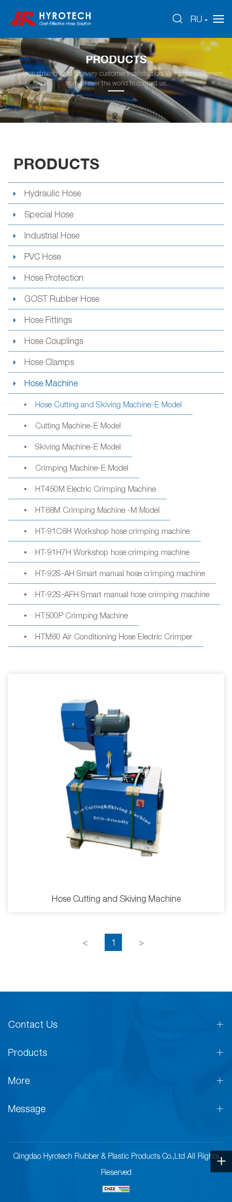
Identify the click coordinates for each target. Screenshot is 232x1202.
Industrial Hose (51, 235)
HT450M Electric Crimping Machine (95, 488)
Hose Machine (51, 383)
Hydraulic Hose (52, 193)
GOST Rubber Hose (61, 298)
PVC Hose (42, 256)
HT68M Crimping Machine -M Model (97, 509)
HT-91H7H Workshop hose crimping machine (112, 552)
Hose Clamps (49, 362)
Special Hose (48, 214)
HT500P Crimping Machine (81, 615)
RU (196, 19)
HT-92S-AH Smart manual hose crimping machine (120, 573)
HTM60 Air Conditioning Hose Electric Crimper (114, 636)
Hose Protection (54, 277)
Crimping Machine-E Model (81, 467)
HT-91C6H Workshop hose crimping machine (112, 531)
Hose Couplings (53, 341)
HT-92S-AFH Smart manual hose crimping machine (122, 594)
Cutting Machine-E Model (78, 425)
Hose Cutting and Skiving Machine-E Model (108, 404)
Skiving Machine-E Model (78, 446)
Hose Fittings (48, 320)
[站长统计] (116, 1188)
